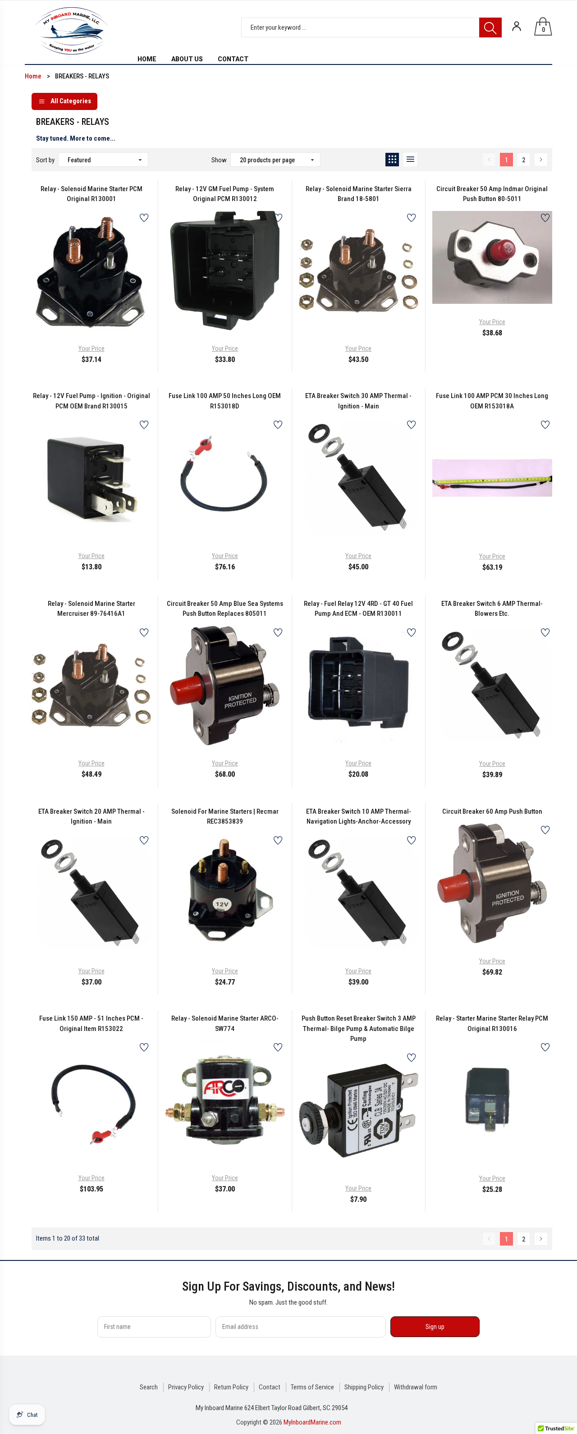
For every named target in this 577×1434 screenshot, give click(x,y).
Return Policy (231, 1387)
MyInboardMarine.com (312, 1422)
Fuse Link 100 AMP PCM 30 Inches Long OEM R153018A (492, 401)
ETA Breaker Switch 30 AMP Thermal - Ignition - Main (358, 401)
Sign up (435, 1326)
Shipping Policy (364, 1387)
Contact (269, 1387)
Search (149, 1387)
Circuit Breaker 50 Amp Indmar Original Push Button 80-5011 (492, 194)
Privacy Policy (186, 1387)
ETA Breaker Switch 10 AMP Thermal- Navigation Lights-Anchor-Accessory (358, 816)
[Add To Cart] (69, 310)
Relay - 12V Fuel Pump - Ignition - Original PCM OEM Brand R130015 (91, 401)
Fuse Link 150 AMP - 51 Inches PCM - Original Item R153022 (91, 1023)
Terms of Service (312, 1387)
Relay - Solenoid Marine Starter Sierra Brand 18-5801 (359, 194)
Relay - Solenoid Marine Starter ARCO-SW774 (225, 1023)
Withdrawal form (415, 1387)
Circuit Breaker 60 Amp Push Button (492, 811)
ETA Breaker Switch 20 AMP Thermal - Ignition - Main (91, 816)
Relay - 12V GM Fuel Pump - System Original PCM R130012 (224, 194)
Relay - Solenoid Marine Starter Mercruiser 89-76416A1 (91, 609)
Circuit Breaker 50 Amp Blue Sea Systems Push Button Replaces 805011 (225, 609)
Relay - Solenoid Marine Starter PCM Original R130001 (91, 194)
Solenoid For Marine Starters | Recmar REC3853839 (225, 816)
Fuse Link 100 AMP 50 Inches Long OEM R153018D (225, 401)
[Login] (516, 26)
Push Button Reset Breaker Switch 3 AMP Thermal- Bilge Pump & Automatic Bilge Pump (359, 1028)
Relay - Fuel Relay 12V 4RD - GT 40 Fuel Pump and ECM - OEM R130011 (358, 609)
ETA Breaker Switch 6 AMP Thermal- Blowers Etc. (492, 609)
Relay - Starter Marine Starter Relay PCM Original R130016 (492, 1023)
